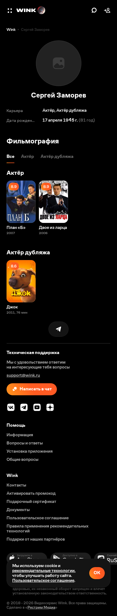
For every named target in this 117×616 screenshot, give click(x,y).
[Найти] (94, 10)
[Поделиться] (58, 329)
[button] (10, 10)
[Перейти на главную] (52, 10)
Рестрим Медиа (41, 607)
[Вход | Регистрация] (107, 10)
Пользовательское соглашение (43, 580)
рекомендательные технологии (43, 570)
